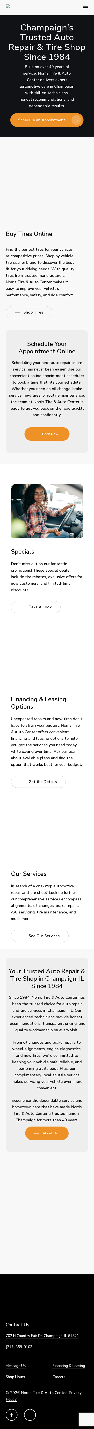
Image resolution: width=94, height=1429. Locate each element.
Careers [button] (58, 1376)
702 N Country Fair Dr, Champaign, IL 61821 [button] (42, 1335)
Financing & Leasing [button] (68, 1365)
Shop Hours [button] (15, 1376)
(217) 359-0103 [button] (19, 1346)
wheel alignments (28, 1049)
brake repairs (67, 905)
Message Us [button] (16, 1365)
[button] (85, 7)
